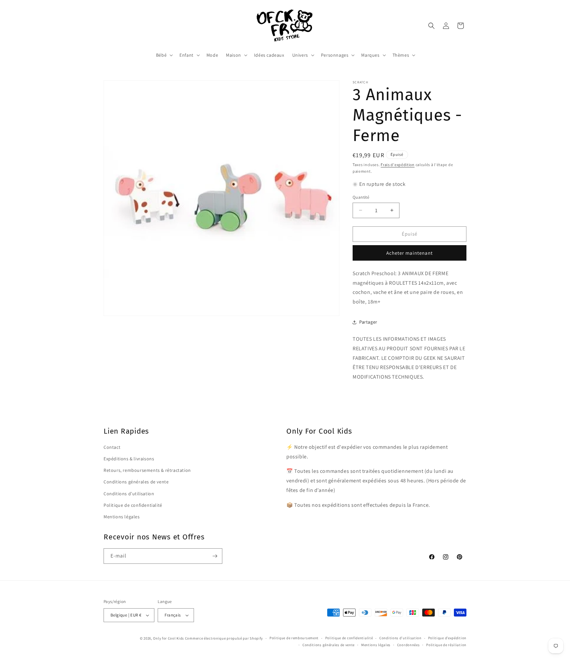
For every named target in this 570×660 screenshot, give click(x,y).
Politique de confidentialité (133, 505)
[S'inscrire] (214, 556)
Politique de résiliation (446, 645)
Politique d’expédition (447, 638)
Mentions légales (122, 517)
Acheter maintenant (409, 253)
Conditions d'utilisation (129, 494)
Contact (112, 447)
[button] (163, 55)
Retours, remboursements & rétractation (147, 470)
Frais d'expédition (398, 164)
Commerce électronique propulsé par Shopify (224, 638)
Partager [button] (368, 322)
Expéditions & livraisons (129, 459)
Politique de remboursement (294, 638)
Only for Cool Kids (168, 638)
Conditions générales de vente (136, 482)
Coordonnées (408, 645)
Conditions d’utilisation (400, 638)
